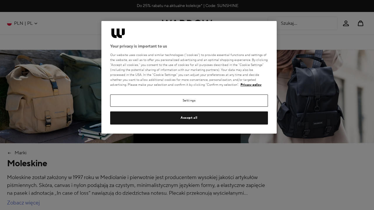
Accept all (189, 118)
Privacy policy (251, 85)
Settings (189, 100)
